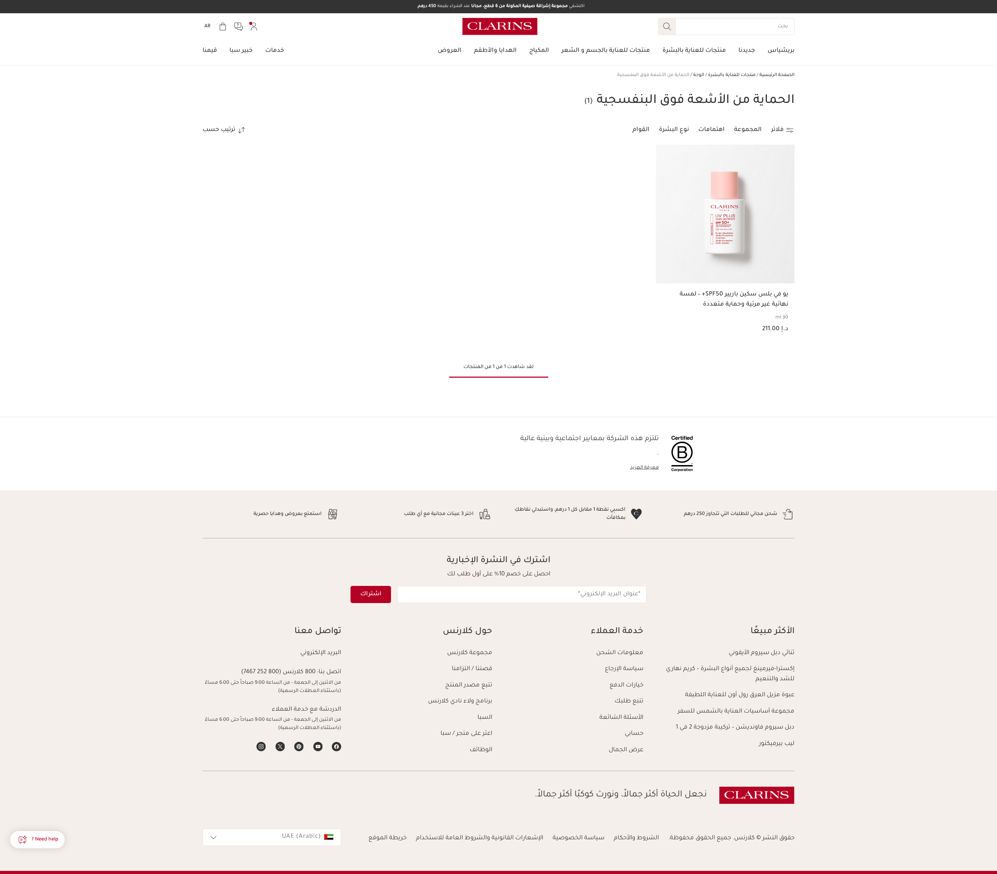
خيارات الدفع (626, 685)
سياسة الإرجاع (624, 669)
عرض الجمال (626, 750)
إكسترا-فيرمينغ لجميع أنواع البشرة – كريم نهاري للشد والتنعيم (730, 674)
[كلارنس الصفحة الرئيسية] (500, 26)
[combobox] (272, 837)
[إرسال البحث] (666, 26)
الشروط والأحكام (636, 838)
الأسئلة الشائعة (621, 718)
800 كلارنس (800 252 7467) (278, 672)
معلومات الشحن (619, 653)
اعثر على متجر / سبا (466, 734)
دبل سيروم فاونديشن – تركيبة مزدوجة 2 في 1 (735, 727)
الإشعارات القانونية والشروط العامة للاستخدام (479, 838)
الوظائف (481, 750)
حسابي (634, 734)
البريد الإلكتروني (320, 653)
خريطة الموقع (387, 838)
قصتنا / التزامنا (472, 669)
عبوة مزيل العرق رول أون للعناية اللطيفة (739, 695)
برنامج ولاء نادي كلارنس (460, 701)
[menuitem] (254, 26)
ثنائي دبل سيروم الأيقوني (761, 653)
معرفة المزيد (644, 468)
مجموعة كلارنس (469, 653)
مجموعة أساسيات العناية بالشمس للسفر (736, 711)
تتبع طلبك (629, 701)
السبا (484, 718)
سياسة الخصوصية (578, 838)
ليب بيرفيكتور (776, 744)
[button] (37, 839)
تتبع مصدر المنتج (468, 685)
